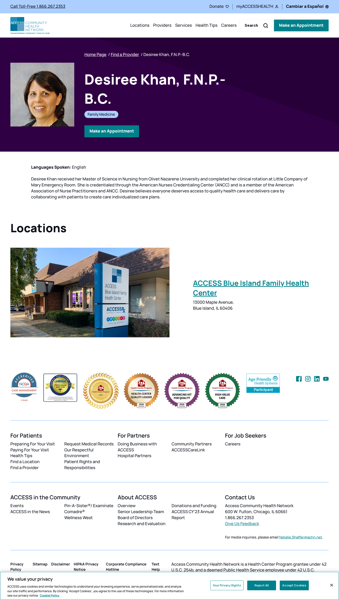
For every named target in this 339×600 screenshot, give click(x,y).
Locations (139, 25)
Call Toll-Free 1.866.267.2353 (37, 6)
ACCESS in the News (30, 512)
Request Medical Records (89, 444)
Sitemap (40, 564)
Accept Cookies (294, 585)
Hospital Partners (134, 456)
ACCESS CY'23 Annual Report (193, 515)
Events (17, 506)
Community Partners (192, 444)
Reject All (262, 585)
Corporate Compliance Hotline (126, 567)
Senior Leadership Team (141, 512)
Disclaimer (60, 564)
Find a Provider (125, 54)
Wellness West (78, 518)
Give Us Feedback (242, 523)
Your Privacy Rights (227, 585)
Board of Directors (135, 518)
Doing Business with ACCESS (137, 447)
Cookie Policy (49, 595)
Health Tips (206, 25)
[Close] (332, 585)
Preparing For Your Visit (32, 444)
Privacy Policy (17, 567)
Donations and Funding (194, 506)
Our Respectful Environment (79, 453)
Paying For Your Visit (29, 450)
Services (183, 25)
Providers (162, 25)
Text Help (156, 567)
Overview (127, 506)
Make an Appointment (301, 25)
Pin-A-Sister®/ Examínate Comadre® (88, 509)
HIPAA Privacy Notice (86, 567)
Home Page (95, 54)
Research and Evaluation (141, 523)
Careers (229, 25)
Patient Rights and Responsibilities (82, 465)
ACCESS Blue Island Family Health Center (251, 288)
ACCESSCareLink (188, 450)
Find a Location (24, 462)
